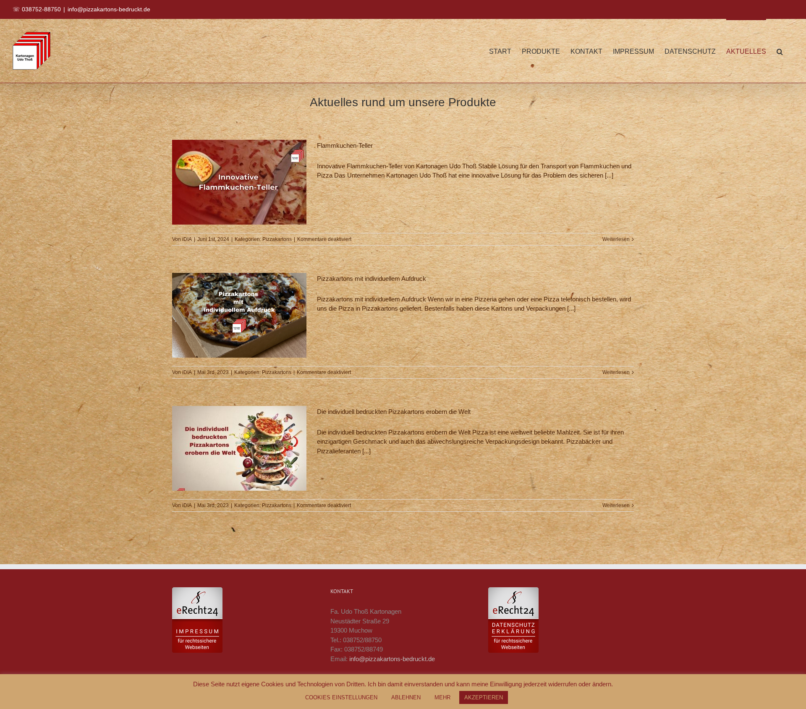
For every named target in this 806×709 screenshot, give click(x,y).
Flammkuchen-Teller (345, 145)
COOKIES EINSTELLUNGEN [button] (341, 697)
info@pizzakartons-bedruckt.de (109, 9)
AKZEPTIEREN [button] (483, 697)
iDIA (187, 239)
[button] (780, 51)
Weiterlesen (616, 239)
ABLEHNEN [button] (406, 697)
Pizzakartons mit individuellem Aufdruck (371, 278)
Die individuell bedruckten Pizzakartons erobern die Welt (394, 411)
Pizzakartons (277, 239)
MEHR (442, 697)
